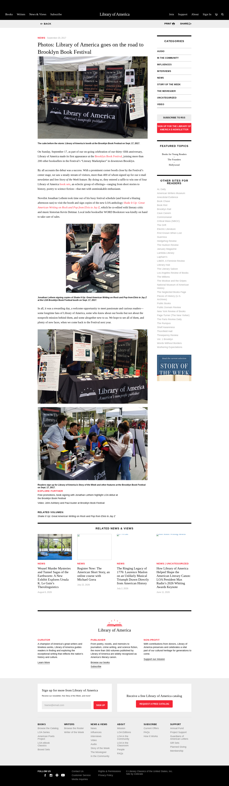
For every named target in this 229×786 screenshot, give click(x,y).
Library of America (114, 14)
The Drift (161, 225)
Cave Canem (164, 213)
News (160, 78)
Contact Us (77, 771)
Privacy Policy (105, 775)
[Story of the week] (174, 380)
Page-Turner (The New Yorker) (173, 315)
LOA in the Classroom (123, 744)
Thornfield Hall (164, 331)
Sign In (207, 14)
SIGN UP (100, 705)
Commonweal (164, 217)
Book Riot (162, 205)
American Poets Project (46, 737)
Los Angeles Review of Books (172, 273)
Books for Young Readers (174, 154)
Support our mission (154, 659)
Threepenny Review (167, 335)
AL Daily (161, 189)
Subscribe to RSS (174, 118)
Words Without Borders (169, 343)
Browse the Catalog (48, 728)
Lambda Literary (165, 253)
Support (182, 14)
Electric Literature (166, 229)
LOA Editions (124, 732)
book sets (65, 184)
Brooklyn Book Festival (108, 156)
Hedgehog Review (167, 241)
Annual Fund (177, 728)
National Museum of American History (173, 286)
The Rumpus (164, 323)
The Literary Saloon (167, 269)
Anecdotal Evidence (167, 197)
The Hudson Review (168, 245)
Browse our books (100, 662)
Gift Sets (174, 743)
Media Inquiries (80, 779)
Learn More (44, 662)
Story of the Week (169, 84)
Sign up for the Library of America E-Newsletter (174, 128)
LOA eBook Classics (44, 744)
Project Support (178, 732)
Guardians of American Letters (179, 737)
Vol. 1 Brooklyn (165, 339)
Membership (176, 751)
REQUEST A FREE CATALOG (154, 704)
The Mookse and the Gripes (171, 280)
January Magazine (167, 249)
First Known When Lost (169, 233)
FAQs (120, 753)
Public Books (164, 303)
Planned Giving (178, 747)
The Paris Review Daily (169, 319)
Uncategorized (167, 98)
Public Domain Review (169, 307)
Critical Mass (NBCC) (168, 221)
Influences (164, 64)
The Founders (174, 159)
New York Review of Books (171, 311)
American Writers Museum (171, 193)
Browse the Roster (74, 728)
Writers (21, 14)
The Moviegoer (166, 91)
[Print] (173, 23)
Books (9, 14)
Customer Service (81, 775)
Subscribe (56, 14)
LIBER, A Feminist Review (171, 261)
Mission (121, 728)
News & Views (37, 14)
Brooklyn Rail (164, 209)
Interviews (164, 71)
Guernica (162, 237)
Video (160, 104)
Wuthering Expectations (169, 347)
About (195, 14)
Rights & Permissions (109, 771)
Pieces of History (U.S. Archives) (169, 298)
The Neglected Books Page (171, 292)
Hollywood (174, 164)
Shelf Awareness (166, 327)
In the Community (168, 58)
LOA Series (44, 732)
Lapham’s (162, 257)
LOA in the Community (123, 737)
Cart (216, 14)
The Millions (163, 276)
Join (171, 14)
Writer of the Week (74, 732)
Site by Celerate (134, 774)
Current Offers (151, 728)
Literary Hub (163, 265)
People (121, 749)
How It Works (151, 736)
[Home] (114, 623)
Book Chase (163, 201)
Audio (160, 51)
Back (47, 24)
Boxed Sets (44, 749)
